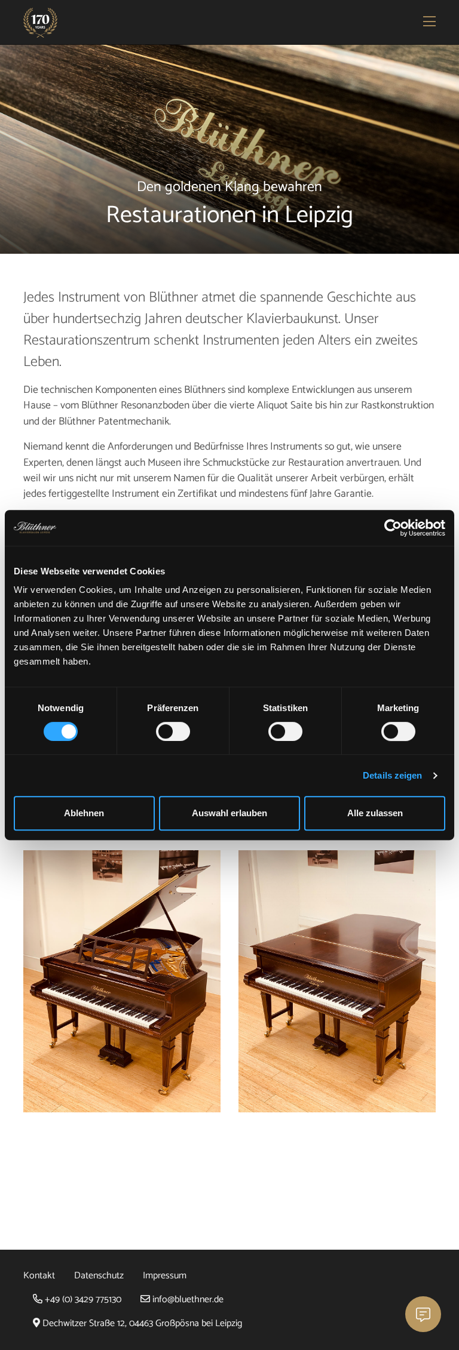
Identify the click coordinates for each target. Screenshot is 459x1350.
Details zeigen (392, 775)
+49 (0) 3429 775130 (81, 1299)
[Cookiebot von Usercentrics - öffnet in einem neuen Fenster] (393, 528)
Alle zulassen (375, 813)
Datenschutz (99, 1276)
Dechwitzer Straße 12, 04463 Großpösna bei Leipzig (141, 1323)
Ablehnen (84, 813)
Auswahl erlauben (229, 813)
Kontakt (39, 1276)
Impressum (164, 1276)
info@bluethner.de (187, 1299)
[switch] (173, 731)
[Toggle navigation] (430, 23)
